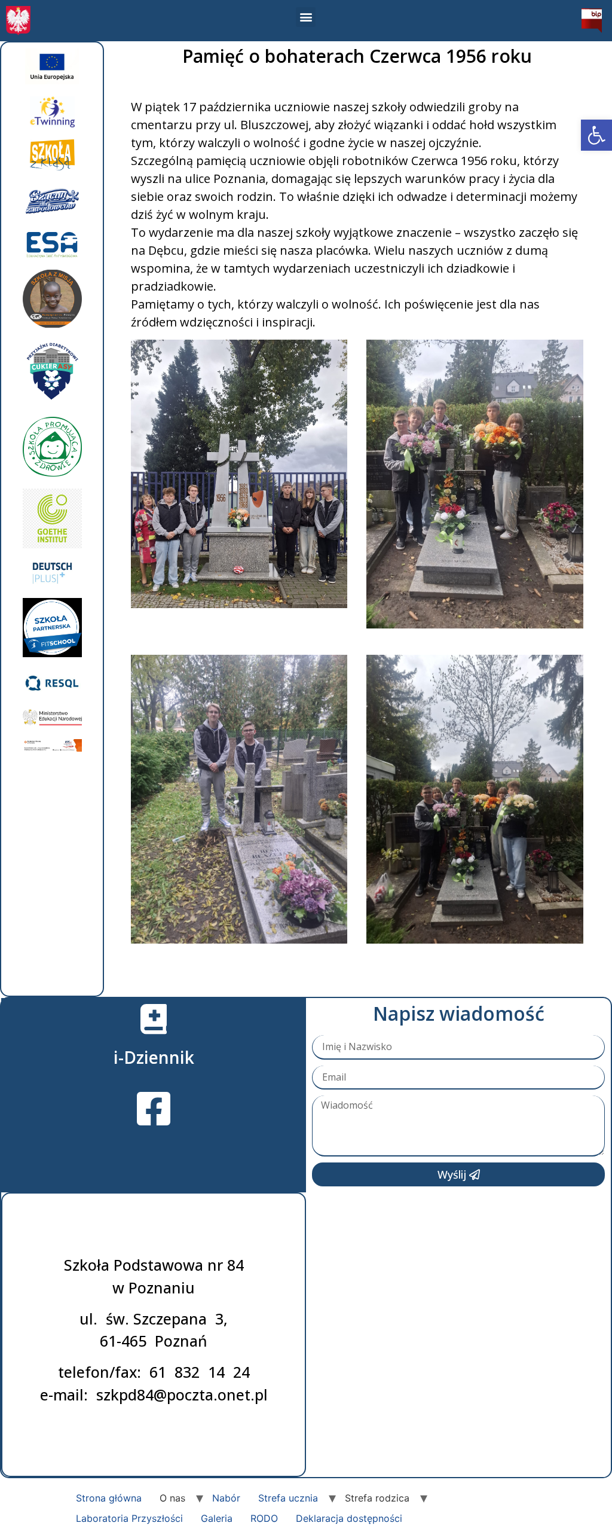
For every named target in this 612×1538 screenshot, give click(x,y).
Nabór (226, 1498)
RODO (264, 1518)
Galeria (216, 1518)
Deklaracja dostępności (349, 1518)
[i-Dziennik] (154, 1019)
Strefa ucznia (288, 1498)
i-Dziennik (154, 1057)
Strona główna (109, 1498)
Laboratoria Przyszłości (129, 1518)
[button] (596, 135)
